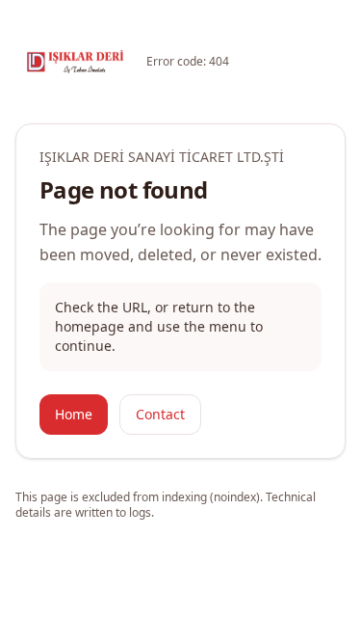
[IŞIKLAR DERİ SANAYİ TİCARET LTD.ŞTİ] (75, 62)
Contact (160, 414)
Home (73, 414)
